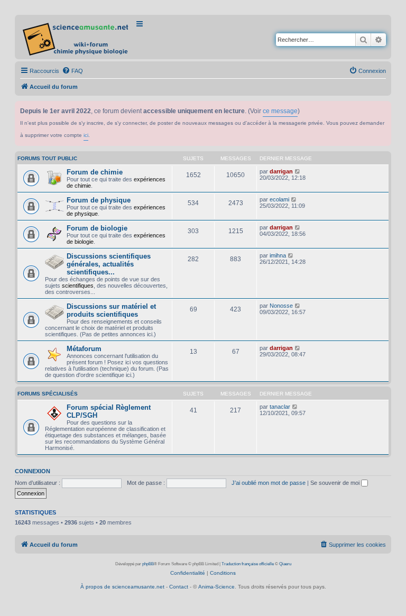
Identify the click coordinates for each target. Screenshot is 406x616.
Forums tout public (47, 158)
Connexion (32, 471)
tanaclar (280, 406)
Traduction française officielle (248, 564)
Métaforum (84, 349)
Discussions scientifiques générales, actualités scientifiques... (109, 264)
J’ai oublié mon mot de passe (269, 483)
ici (86, 135)
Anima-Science (216, 587)
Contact (178, 587)
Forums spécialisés (47, 394)
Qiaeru (285, 564)
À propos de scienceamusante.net (122, 587)
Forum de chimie (95, 172)
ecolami (279, 199)
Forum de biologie (97, 228)
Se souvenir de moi (335, 483)
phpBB (148, 564)
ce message (280, 111)
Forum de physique (99, 200)
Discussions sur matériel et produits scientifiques (111, 310)
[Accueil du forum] (76, 37)
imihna (278, 255)
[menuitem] (72, 71)
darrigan (281, 171)
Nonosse (281, 305)
